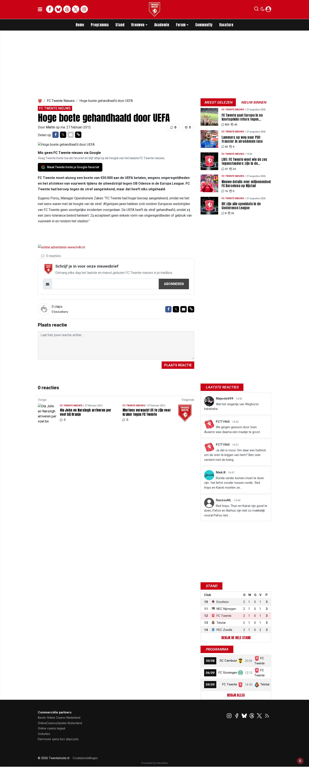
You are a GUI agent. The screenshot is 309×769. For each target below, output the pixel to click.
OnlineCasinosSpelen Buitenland (60, 723)
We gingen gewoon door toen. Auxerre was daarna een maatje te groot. (232, 429)
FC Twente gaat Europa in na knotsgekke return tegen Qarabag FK (242, 117)
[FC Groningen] (240, 672)
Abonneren (174, 284)
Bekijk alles (236, 695)
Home (80, 25)
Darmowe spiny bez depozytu (58, 739)
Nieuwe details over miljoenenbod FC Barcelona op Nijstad (246, 184)
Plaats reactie (178, 365)
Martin (51, 127)
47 (226, 169)
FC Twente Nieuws (61, 101)
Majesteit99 (225, 398)
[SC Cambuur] (240, 660)
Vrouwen (137, 25)
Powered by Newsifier (154, 763)
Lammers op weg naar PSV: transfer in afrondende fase (242, 139)
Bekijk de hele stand (236, 637)
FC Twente (229, 684)
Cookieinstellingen (85, 758)
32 (232, 213)
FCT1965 (223, 422)
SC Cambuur (228, 660)
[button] (256, 9)
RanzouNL (224, 500)
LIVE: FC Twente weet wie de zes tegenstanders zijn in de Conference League (244, 161)
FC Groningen (227, 672)
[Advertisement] (87, 236)
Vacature (226, 25)
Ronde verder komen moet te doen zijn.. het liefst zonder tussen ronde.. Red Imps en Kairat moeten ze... (234, 482)
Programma (100, 25)
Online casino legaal (51, 728)
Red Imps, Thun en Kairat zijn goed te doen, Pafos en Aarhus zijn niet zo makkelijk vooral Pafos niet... (235, 510)
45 (235, 124)
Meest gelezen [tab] (218, 102)
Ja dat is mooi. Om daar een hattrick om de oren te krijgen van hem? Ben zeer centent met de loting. (235, 455)
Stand (119, 25)
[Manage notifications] (300, 760)
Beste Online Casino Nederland (59, 718)
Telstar (265, 684)
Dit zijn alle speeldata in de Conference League (241, 206)
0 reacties (53, 256)
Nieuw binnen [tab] (253, 102)
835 (227, 124)
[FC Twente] (240, 684)
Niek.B (221, 472)
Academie (161, 25)
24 (234, 169)
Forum (181, 25)
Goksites (44, 734)
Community (204, 25)
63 (226, 146)
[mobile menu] (40, 9)
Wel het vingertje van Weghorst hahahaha (231, 406)
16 (226, 191)
